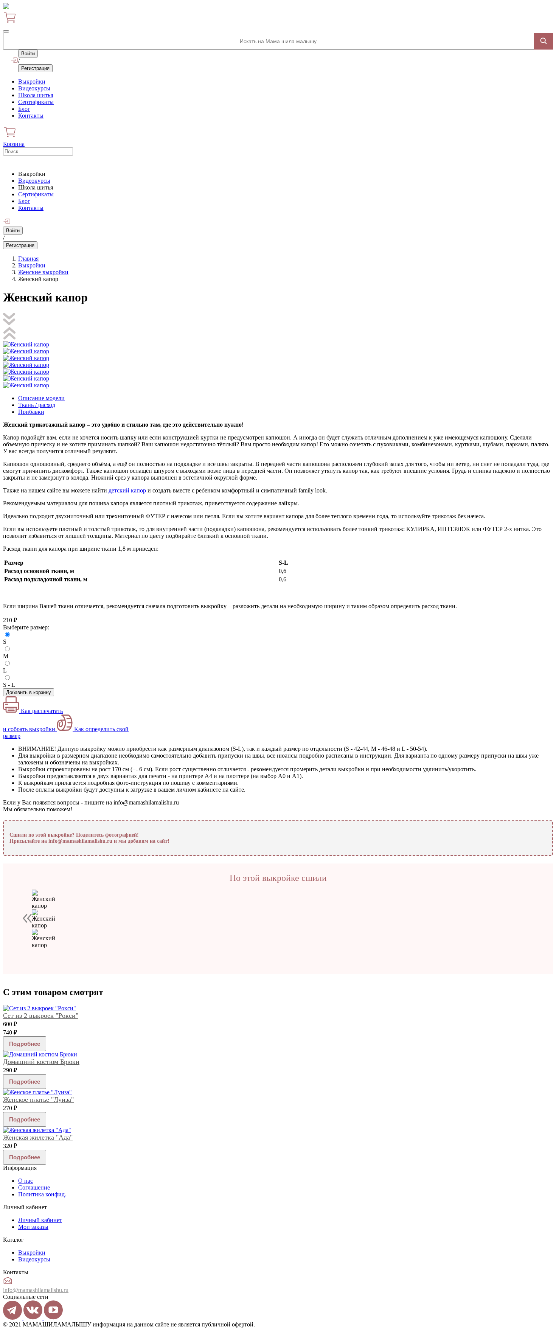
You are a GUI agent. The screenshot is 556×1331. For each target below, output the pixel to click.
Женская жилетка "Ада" (38, 1137)
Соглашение (34, 1187)
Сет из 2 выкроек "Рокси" (40, 1015)
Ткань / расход (36, 405)
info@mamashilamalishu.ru (35, 1290)
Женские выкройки (43, 272)
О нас (25, 1180)
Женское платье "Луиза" (38, 1099)
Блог (24, 109)
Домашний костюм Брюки (41, 1061)
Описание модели (41, 398)
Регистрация (35, 68)
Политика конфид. (42, 1194)
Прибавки (31, 411)
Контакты (30, 115)
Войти (28, 53)
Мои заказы (33, 1227)
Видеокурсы (34, 88)
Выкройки (31, 81)
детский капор (127, 490)
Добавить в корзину (28, 692)
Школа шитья (35, 95)
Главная (28, 258)
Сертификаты (36, 102)
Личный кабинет (40, 1220)
